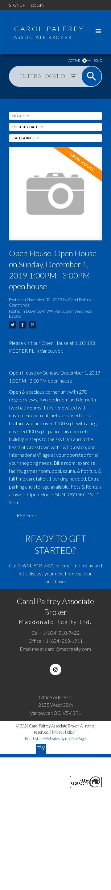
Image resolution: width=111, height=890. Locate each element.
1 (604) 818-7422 (36, 565)
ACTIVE (74, 60)
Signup (17, 5)
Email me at (55, 649)
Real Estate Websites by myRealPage (55, 738)
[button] (55, 669)
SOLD (97, 60)
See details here (26, 362)
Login (37, 5)
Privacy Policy (63, 732)
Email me (70, 565)
